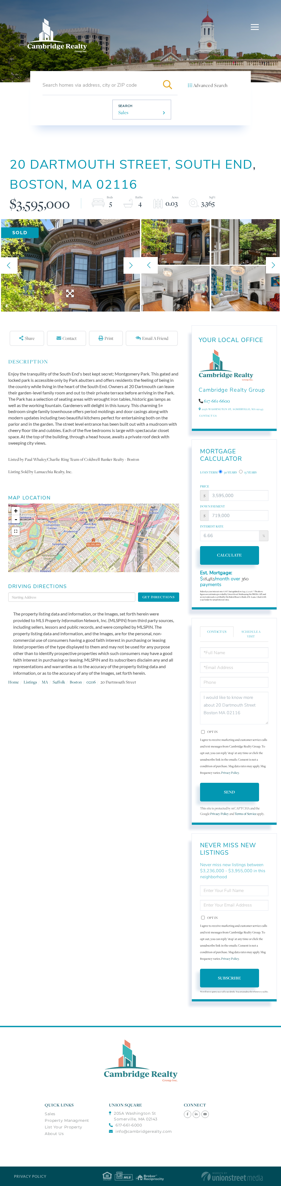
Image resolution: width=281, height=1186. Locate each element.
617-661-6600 (217, 401)
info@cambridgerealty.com (144, 1131)
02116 (91, 682)
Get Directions (158, 597)
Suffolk (59, 682)
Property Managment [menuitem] (67, 1120)
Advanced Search (210, 85)
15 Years (250, 472)
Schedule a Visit (250, 634)
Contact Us (208, 415)
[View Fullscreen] (16, 531)
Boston (76, 682)
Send (229, 792)
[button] (168, 85)
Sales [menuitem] (50, 1113)
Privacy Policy (230, 772)
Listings (30, 682)
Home (13, 682)
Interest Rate (211, 526)
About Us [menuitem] (54, 1133)
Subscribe (229, 978)
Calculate (229, 555)
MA (45, 682)
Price (204, 486)
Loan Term (209, 472)
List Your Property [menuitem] (63, 1127)
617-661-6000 (129, 1125)
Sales (123, 112)
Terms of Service (245, 813)
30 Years (230, 472)
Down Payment (212, 506)
